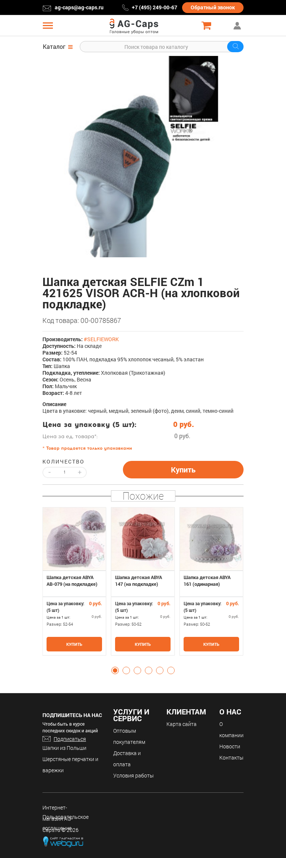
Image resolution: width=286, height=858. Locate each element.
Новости (229, 746)
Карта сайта (181, 723)
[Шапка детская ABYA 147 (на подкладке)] (142, 539)
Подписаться (70, 738)
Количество (63, 461)
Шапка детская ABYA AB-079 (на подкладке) (72, 580)
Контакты (231, 757)
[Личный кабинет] (238, 25)
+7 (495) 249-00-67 (154, 7)
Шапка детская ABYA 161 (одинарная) (207, 580)
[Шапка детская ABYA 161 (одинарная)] (211, 539)
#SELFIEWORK (101, 339)
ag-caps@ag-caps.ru (79, 7)
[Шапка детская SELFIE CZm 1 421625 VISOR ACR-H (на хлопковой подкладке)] (143, 156)
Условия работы (133, 775)
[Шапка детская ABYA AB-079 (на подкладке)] (74, 539)
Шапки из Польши (64, 747)
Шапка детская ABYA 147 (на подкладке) (138, 580)
